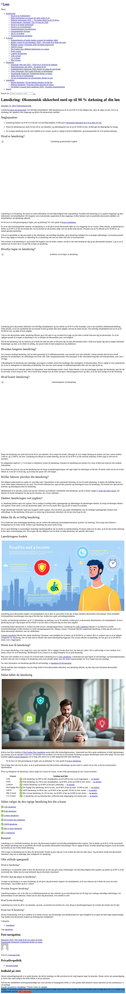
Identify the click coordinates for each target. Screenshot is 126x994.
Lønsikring (10, 80)
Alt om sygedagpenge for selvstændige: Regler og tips (32, 78)
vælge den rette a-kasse (107, 491)
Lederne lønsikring (11, 815)
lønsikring (9, 929)
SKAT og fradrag (17, 33)
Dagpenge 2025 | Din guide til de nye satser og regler (21, 940)
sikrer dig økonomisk (18, 110)
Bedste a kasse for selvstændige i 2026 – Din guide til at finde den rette (38, 42)
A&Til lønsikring (10, 824)
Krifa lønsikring (10, 811)
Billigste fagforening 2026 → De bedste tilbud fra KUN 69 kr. (35, 20)
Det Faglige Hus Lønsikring (34, 752)
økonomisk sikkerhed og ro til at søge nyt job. (84, 123)
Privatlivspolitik (12, 966)
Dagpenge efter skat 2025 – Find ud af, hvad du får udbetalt (34, 65)
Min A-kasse (16, 60)
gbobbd (44, 987)
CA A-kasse (15, 58)
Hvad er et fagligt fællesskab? (22, 25)
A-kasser (9, 38)
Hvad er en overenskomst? (21, 27)
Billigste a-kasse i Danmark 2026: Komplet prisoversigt (32, 45)
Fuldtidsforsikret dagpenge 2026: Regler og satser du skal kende (36, 69)
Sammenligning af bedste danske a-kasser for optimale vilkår (34, 40)
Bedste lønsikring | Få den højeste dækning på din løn (31, 82)
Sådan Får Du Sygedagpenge (22, 76)
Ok (20, 992)
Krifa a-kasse (16, 51)
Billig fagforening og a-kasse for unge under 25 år (30, 18)
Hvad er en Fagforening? (20, 16)
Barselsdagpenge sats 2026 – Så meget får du (28, 67)
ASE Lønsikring (82, 627)
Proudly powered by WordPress (13, 987)
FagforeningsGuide (23, 106)
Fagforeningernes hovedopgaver (23, 29)
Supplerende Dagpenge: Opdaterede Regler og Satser (31, 73)
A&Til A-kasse (17, 47)
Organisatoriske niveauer (20, 31)
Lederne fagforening (19, 53)
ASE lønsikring (10, 807)
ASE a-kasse (16, 56)
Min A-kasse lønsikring (13, 828)
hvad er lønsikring (69, 222)
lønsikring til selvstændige (61, 663)
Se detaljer (95, 779)
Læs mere (27, 992)
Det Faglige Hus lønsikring (14, 820)
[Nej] (32, 992)
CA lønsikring (9, 833)
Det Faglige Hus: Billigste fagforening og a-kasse (30, 49)
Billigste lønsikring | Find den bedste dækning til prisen (32, 85)
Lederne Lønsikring (8, 635)
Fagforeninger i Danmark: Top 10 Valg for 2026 (29, 22)
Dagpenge (10, 62)
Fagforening (10, 13)
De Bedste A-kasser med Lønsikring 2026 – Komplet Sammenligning (38, 87)
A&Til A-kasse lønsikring (18, 757)
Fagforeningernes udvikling (21, 36)
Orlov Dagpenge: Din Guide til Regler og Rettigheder (32, 71)
